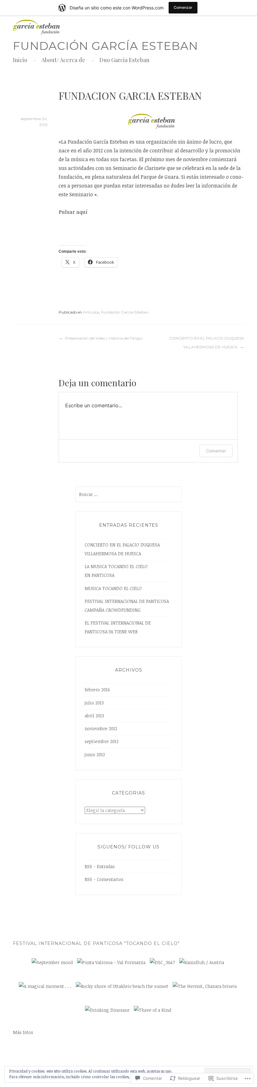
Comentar (216, 450)
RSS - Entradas (100, 866)
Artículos (91, 312)
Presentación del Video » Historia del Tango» (104, 338)
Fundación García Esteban (125, 312)
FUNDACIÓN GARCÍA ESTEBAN (105, 46)
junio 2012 (95, 754)
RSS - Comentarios (104, 879)
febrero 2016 (97, 690)
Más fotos (23, 1032)
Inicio (20, 60)
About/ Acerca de (63, 60)
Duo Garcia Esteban (124, 60)
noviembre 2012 (101, 728)
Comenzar (183, 7)
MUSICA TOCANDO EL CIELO (113, 588)
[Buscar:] (128, 494)
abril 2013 (94, 716)
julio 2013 (94, 703)
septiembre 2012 (101, 741)
